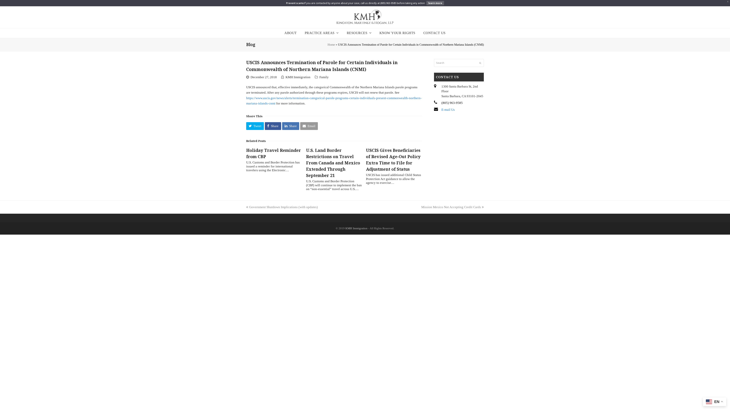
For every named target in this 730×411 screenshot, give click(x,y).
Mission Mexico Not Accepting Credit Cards (451, 207)
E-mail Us (448, 110)
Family (324, 77)
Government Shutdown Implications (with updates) (283, 207)
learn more (435, 3)
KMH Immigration (298, 77)
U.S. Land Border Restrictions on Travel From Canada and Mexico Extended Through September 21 (333, 162)
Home (331, 44)
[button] (255, 126)
